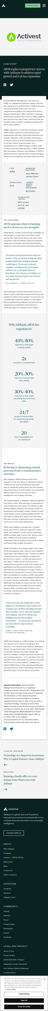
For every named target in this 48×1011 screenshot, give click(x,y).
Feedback (7, 937)
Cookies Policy (10, 973)
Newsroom (8, 862)
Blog (5, 866)
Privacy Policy (9, 955)
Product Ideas (9, 924)
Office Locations (10, 875)
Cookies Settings (24, 994)
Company (7, 853)
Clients (6, 911)
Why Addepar (9, 849)
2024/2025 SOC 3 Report (14, 960)
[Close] (44, 979)
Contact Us (8, 870)
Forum (6, 920)
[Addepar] (3, 6)
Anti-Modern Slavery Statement (16, 968)
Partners (7, 916)
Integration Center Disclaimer (15, 964)
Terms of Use (9, 951)
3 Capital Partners (13, 751)
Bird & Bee (9, 772)
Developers (8, 928)
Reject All (24, 1000)
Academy (7, 889)
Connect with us (32, 5)
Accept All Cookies (24, 1006)
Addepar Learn (9, 897)
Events (6, 933)
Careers (7, 857)
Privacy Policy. (11, 989)
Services (7, 893)
